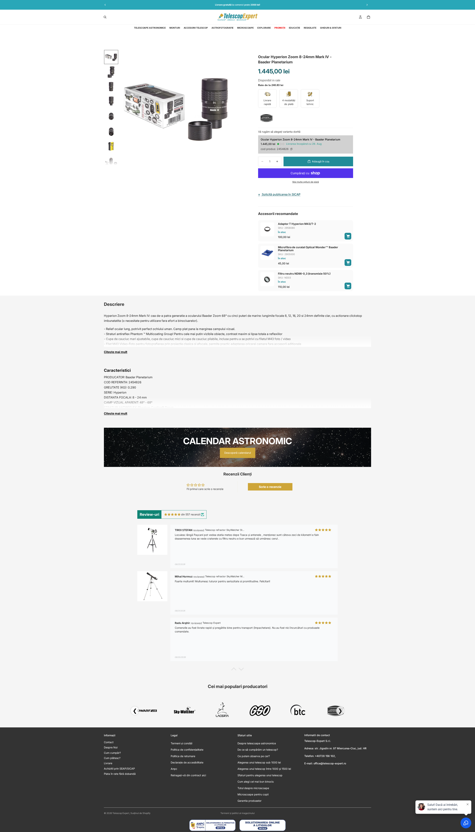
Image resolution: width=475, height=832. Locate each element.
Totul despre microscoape (253, 788)
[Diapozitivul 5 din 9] (111, 116)
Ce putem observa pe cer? (254, 756)
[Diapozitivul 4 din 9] (111, 101)
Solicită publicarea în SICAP (279, 194)
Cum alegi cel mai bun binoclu (256, 781)
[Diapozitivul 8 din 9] (111, 161)
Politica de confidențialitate (187, 749)
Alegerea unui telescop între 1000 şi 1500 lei (264, 768)
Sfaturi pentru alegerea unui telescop (260, 775)
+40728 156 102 (325, 755)
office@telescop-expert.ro (330, 763)
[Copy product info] (291, 149)
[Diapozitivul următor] (367, 5)
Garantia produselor (249, 800)
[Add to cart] (348, 236)
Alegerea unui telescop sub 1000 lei (259, 762)
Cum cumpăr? (112, 752)
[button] (233, 670)
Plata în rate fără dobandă (120, 773)
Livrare (108, 763)
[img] (172, 514)
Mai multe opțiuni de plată (305, 182)
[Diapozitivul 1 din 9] (111, 57)
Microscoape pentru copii (253, 794)
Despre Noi (110, 747)
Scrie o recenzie (270, 487)
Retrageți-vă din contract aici (188, 775)
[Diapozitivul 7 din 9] (111, 146)
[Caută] (105, 17)
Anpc (174, 768)
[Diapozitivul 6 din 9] (111, 131)
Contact (109, 742)
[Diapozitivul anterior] (105, 5)
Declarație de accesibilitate (187, 762)
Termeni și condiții (181, 743)
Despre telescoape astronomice (257, 743)
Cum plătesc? (112, 758)
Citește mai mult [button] (115, 352)
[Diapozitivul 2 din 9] (111, 72)
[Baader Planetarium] (266, 118)
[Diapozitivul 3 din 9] (111, 86)
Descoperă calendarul (237, 452)
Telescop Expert (120, 813)
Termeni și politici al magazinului (237, 813)
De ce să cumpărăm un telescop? (258, 749)
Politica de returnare (183, 756)
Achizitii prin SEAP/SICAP (119, 768)
